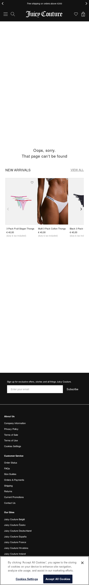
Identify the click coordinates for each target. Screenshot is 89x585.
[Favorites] (76, 14)
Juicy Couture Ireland (15, 553)
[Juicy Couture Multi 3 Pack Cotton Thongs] (52, 201)
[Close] (82, 562)
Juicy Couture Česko (14, 524)
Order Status (10, 462)
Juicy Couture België (14, 519)
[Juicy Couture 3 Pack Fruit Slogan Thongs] (21, 201)
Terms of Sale (11, 434)
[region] (44, 570)
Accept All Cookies (58, 579)
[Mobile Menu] (6, 14)
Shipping (8, 485)
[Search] (13, 14)
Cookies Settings (27, 579)
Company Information (15, 423)
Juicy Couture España (15, 536)
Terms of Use (11, 440)
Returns (8, 491)
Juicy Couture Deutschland (17, 530)
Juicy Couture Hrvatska (16, 547)
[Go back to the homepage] (44, 14)
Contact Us (10, 502)
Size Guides (10, 474)
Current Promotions (14, 497)
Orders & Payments (14, 479)
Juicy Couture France (15, 542)
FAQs (7, 468)
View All (77, 170)
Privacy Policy (11, 428)
